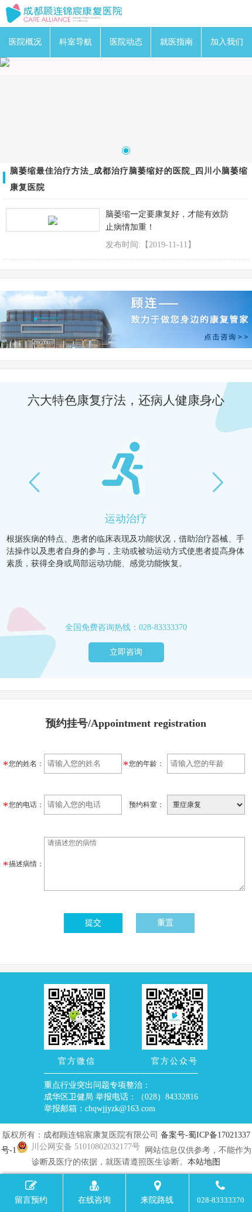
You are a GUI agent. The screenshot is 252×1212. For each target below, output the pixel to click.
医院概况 (25, 42)
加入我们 (226, 42)
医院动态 (126, 42)
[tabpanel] (126, 62)
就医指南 (176, 42)
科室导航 (75, 42)
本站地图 (204, 1161)
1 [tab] (126, 150)
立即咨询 (126, 652)
